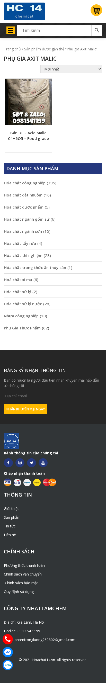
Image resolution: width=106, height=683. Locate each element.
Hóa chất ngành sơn (23, 231)
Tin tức (9, 526)
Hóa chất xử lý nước (23, 303)
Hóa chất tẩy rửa (20, 243)
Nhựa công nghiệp (21, 315)
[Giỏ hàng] (94, 11)
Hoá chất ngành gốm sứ (26, 219)
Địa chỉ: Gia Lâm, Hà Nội (24, 622)
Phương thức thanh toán (24, 565)
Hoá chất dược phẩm (23, 207)
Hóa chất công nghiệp (25, 182)
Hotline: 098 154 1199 (22, 630)
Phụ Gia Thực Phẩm (22, 327)
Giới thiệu (12, 508)
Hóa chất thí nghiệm (23, 255)
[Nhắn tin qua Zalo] (8, 665)
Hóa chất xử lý (17, 291)
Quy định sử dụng (19, 591)
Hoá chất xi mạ (18, 279)
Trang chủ (12, 49)
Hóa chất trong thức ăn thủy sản (35, 267)
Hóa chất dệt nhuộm (23, 194)
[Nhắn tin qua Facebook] (8, 652)
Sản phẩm (12, 517)
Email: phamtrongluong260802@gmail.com (39, 639)
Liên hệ (10, 534)
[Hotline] (8, 639)
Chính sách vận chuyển (23, 574)
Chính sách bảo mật (21, 582)
